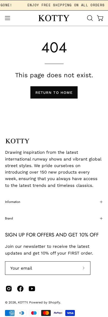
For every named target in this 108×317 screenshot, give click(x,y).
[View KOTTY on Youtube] (32, 288)
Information (12, 201)
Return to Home (54, 93)
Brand (9, 218)
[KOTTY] (54, 18)
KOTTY (22, 302)
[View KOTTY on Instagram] (9, 288)
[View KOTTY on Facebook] (20, 288)
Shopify (54, 302)
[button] (89, 18)
